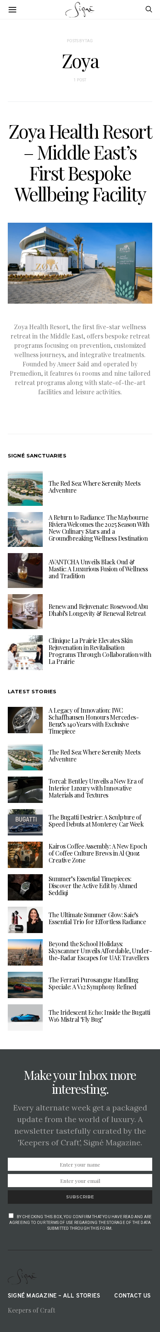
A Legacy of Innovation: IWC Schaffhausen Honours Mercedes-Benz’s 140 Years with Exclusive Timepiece (94, 720)
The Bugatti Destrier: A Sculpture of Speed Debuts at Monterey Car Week (96, 820)
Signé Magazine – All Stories (54, 1296)
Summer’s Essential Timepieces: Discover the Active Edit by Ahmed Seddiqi (93, 886)
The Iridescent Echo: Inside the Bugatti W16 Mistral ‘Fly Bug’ (99, 1015)
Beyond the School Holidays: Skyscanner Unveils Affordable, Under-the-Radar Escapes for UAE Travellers (100, 951)
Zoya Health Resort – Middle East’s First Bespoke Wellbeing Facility (80, 162)
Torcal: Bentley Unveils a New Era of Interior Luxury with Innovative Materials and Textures (96, 788)
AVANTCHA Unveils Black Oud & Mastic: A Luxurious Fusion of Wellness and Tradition (98, 569)
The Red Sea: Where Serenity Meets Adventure (94, 486)
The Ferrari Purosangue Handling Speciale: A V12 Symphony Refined (93, 983)
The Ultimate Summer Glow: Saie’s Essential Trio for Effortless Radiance (97, 918)
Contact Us (132, 1296)
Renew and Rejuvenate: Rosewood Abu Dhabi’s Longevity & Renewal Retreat (98, 609)
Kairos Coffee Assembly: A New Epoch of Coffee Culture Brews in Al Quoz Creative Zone (98, 853)
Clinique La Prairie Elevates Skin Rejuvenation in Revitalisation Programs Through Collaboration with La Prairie (100, 650)
